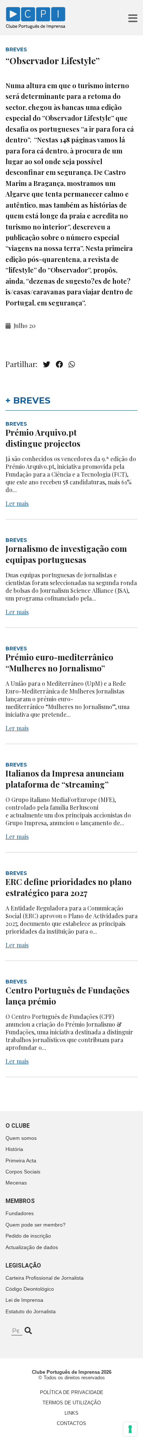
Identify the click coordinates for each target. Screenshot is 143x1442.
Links (71, 1413)
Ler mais (17, 503)
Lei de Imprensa (24, 1300)
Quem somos (21, 1138)
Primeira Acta (21, 1160)
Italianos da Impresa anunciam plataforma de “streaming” (65, 779)
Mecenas (16, 1183)
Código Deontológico (30, 1289)
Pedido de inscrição (28, 1236)
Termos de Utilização (72, 1402)
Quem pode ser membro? (36, 1225)
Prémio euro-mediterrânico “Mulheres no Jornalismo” (59, 662)
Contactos (71, 1423)
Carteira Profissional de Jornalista (45, 1278)
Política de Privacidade (71, 1392)
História (14, 1149)
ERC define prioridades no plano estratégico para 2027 (69, 887)
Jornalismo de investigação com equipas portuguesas (66, 554)
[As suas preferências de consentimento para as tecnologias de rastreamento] (130, 1429)
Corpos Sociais (23, 1172)
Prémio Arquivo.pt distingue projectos (44, 438)
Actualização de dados (32, 1247)
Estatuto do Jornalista (31, 1311)
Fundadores (20, 1213)
